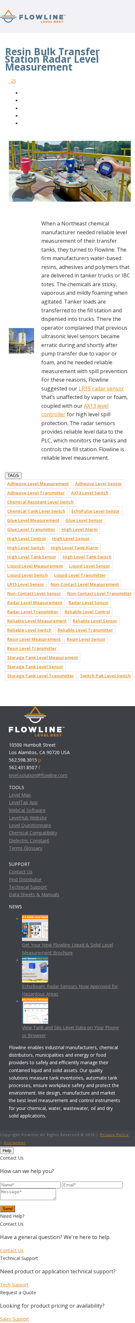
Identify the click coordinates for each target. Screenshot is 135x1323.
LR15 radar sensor (101, 388)
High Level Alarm (80, 529)
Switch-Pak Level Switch (105, 676)
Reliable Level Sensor (95, 621)
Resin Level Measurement (34, 639)
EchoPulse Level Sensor (95, 511)
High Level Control (26, 538)
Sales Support (14, 1319)
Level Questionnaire (30, 825)
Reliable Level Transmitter (85, 630)
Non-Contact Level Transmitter (99, 593)
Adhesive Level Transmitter (36, 493)
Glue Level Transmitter (31, 529)
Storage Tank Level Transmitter (40, 676)
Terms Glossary (25, 848)
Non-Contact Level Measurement (84, 584)
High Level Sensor (71, 538)
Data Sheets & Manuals (34, 894)
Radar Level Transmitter (32, 612)
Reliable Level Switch (29, 630)
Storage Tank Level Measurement (42, 657)
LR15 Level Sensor (25, 584)
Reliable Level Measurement (37, 621)
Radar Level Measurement (34, 602)
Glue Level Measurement (33, 520)
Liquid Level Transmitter (80, 575)
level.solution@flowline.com (38, 775)
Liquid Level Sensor (89, 566)
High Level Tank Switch (87, 557)
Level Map (20, 795)
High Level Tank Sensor (31, 557)
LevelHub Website (28, 818)
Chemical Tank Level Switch (36, 511)
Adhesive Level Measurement (38, 484)
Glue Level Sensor (84, 520)
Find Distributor (25, 879)
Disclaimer (15, 1142)
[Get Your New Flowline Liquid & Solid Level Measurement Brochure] (35, 919)
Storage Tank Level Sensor (35, 667)
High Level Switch (26, 548)
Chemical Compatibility (33, 833)
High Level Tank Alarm (74, 548)
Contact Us (20, 871)
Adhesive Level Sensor (98, 484)
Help (7, 1150)
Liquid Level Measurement (35, 566)
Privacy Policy (114, 1134)
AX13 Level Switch (89, 493)
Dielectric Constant (29, 840)
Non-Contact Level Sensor (34, 593)
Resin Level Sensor (86, 639)
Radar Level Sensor (88, 602)
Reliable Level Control (87, 612)
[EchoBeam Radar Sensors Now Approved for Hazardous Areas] (35, 960)
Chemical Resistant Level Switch (40, 502)
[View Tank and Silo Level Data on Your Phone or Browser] (35, 1001)
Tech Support (14, 1285)
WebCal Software (27, 810)
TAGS (13, 475)
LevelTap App (23, 802)
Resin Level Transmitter (32, 648)
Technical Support (28, 887)
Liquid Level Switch (27, 575)
